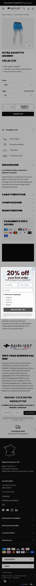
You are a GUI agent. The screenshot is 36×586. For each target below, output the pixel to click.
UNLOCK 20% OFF (18, 310)
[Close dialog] (33, 269)
